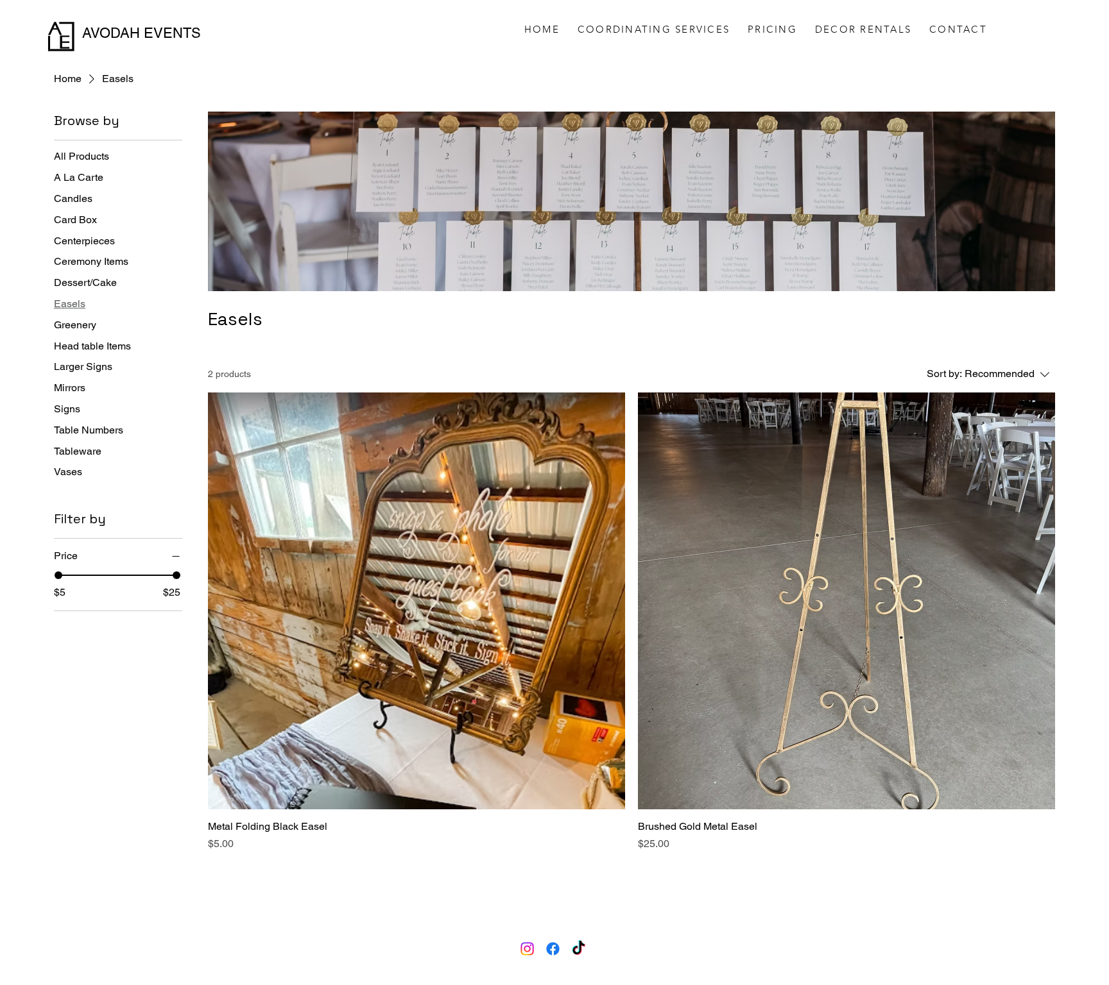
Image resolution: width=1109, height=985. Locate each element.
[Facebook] (553, 948)
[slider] (58, 575)
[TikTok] (578, 948)
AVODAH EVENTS (141, 33)
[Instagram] (527, 948)
